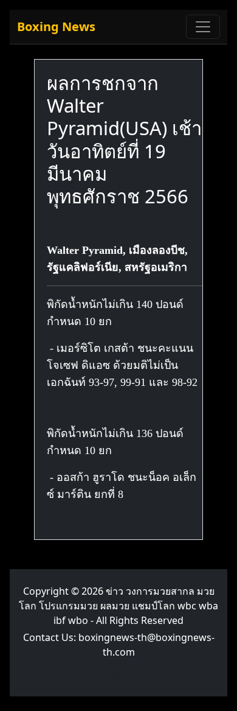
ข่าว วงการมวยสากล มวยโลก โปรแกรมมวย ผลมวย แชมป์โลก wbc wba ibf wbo (118, 605)
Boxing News (56, 26)
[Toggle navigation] (203, 27)
